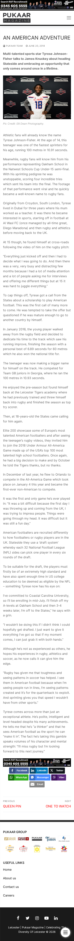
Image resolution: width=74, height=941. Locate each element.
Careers (8, 895)
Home (7, 869)
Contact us (11, 887)
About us (9, 878)
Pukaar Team (14, 46)
